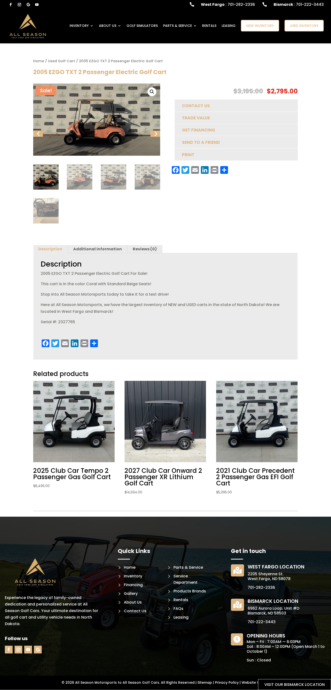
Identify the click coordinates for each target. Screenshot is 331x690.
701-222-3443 (262, 622)
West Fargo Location (276, 566)
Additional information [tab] (97, 249)
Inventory (133, 576)
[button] (152, 91)
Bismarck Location (273, 601)
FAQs (178, 608)
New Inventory (260, 25)
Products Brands (189, 591)
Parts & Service (188, 567)
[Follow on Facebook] (10, 4)
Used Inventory (304, 25)
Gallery (131, 593)
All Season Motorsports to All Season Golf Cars (117, 682)
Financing (133, 585)
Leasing (229, 25)
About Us (107, 25)
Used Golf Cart (61, 61)
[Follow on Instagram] (19, 4)
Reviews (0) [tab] (145, 249)
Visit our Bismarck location (294, 684)
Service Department (185, 579)
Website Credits (256, 682)
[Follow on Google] (28, 4)
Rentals (209, 25)
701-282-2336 (261, 587)
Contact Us (135, 611)
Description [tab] (50, 249)
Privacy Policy (227, 682)
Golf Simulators (142, 25)
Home (38, 61)
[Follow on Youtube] (36, 4)
